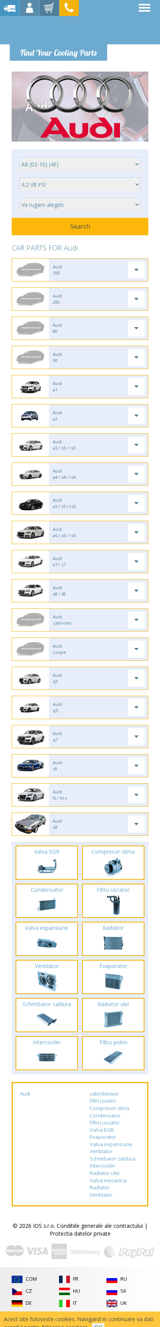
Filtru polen (103, 1100)
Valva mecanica (108, 1180)
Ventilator (101, 1151)
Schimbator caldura (113, 1158)
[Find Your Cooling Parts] (58, 29)
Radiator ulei (105, 1172)
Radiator (100, 1187)
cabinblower (104, 1093)
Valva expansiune (111, 1144)
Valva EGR (102, 1129)
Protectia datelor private (80, 1233)
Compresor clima (109, 1108)
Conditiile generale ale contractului (100, 1225)
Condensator (105, 1115)
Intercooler (102, 1165)
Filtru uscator (105, 1122)
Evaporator (103, 1136)
